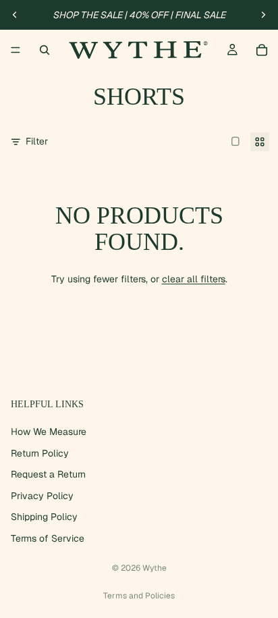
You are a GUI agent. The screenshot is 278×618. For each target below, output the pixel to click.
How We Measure (48, 432)
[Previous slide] (15, 15)
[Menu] (15, 50)
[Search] (44, 50)
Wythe (154, 568)
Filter (37, 141)
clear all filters (193, 279)
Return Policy (40, 453)
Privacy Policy (42, 496)
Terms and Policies (139, 595)
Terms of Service (47, 538)
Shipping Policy (44, 517)
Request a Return (48, 474)
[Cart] (262, 50)
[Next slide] (263, 15)
